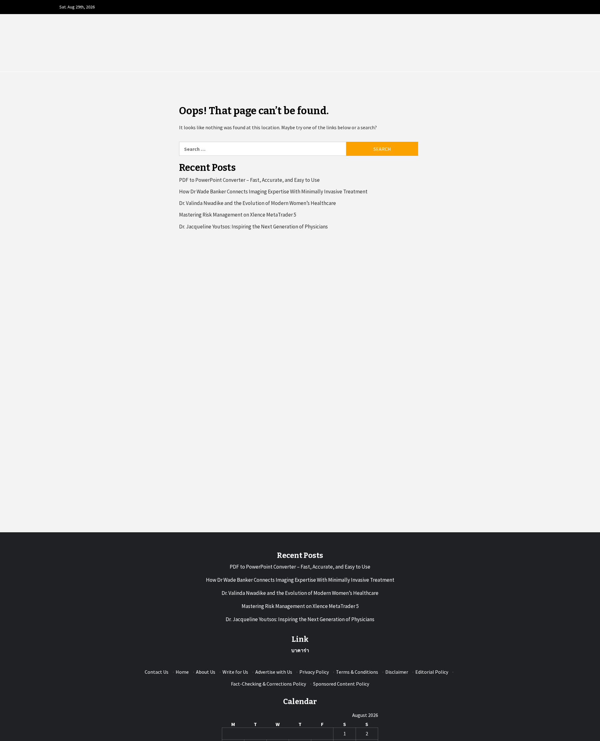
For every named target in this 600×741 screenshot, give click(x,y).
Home (182, 672)
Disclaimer (396, 672)
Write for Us (235, 672)
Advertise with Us (273, 672)
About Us (205, 672)
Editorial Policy (431, 672)
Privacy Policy (314, 672)
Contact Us (156, 672)
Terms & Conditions (357, 672)
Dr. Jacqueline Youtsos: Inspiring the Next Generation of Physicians (253, 226)
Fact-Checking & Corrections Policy (268, 684)
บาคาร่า (300, 650)
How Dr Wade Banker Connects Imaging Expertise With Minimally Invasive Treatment (273, 191)
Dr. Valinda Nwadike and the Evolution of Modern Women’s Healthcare (257, 203)
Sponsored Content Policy (341, 684)
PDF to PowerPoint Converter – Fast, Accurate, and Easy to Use (249, 179)
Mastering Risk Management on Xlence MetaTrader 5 (237, 214)
